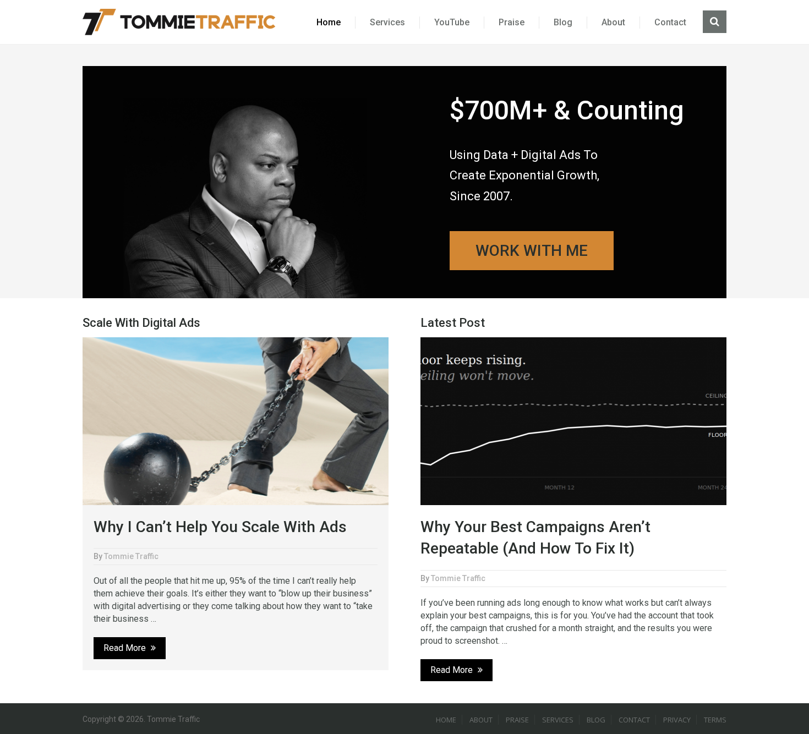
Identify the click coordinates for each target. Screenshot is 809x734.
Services (387, 22)
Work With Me (531, 251)
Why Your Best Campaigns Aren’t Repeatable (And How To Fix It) (535, 537)
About (613, 22)
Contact (670, 22)
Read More (125, 648)
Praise (511, 22)
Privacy (677, 720)
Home (328, 22)
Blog (563, 22)
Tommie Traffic (131, 556)
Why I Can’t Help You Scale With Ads (220, 527)
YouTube (451, 22)
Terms (715, 720)
